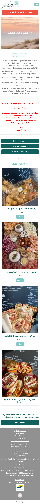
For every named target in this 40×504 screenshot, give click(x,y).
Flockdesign (20, 502)
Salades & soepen (20, 146)
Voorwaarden (19, 480)
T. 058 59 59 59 (20, 438)
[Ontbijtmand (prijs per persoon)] (20, 205)
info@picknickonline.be (20, 441)
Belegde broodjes (20, 141)
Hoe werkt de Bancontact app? (19, 482)
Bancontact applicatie (10, 68)
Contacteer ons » (20, 422)
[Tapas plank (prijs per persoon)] (20, 269)
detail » (20, 217)
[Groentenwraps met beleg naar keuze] (20, 396)
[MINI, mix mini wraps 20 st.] (20, 332)
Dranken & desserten (20, 152)
